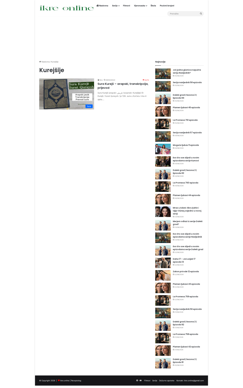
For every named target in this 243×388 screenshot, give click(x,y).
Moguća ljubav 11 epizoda (186, 145)
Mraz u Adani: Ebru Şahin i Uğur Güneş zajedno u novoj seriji (187, 210)
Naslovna (103, 5)
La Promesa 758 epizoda (185, 334)
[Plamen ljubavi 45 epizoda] (163, 111)
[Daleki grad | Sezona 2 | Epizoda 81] (163, 363)
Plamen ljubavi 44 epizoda (186, 195)
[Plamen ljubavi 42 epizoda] (163, 350)
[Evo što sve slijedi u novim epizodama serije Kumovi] (163, 161)
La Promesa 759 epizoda (185, 296)
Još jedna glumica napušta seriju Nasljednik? (187, 71)
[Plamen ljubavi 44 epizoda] (163, 199)
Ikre (101, 80)
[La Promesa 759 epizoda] (163, 300)
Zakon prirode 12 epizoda (186, 271)
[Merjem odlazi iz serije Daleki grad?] (163, 225)
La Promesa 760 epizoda (185, 182)
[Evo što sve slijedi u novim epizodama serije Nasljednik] (163, 237)
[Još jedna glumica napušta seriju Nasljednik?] (163, 73)
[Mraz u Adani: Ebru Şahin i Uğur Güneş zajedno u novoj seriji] (163, 211)
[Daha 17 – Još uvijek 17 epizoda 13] (163, 263)
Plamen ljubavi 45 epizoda (186, 107)
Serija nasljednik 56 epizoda (187, 309)
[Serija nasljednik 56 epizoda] (163, 313)
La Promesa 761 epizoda (185, 120)
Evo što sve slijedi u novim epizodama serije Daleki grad (188, 248)
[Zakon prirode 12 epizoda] (163, 275)
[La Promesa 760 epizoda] (163, 186)
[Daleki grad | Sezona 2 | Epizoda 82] (163, 325)
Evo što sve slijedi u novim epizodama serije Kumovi (186, 159)
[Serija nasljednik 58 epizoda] (163, 86)
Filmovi (126, 5)
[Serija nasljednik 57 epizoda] (163, 136)
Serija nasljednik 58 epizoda (187, 82)
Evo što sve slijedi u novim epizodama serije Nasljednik (187, 235)
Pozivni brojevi (167, 5)
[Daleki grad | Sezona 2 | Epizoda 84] (163, 99)
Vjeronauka (139, 5)
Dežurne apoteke (166, 380)
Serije (115, 5)
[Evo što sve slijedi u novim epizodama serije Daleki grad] (163, 250)
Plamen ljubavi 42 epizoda (186, 346)
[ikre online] (66, 8)
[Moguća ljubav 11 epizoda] (163, 149)
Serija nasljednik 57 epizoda (187, 132)
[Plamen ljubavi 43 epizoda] (163, 288)
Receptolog (76, 380)
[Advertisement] (121, 36)
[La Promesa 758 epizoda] (163, 338)
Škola (153, 5)
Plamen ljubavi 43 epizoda (186, 284)
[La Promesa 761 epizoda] (163, 124)
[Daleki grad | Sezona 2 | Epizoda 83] (163, 174)
